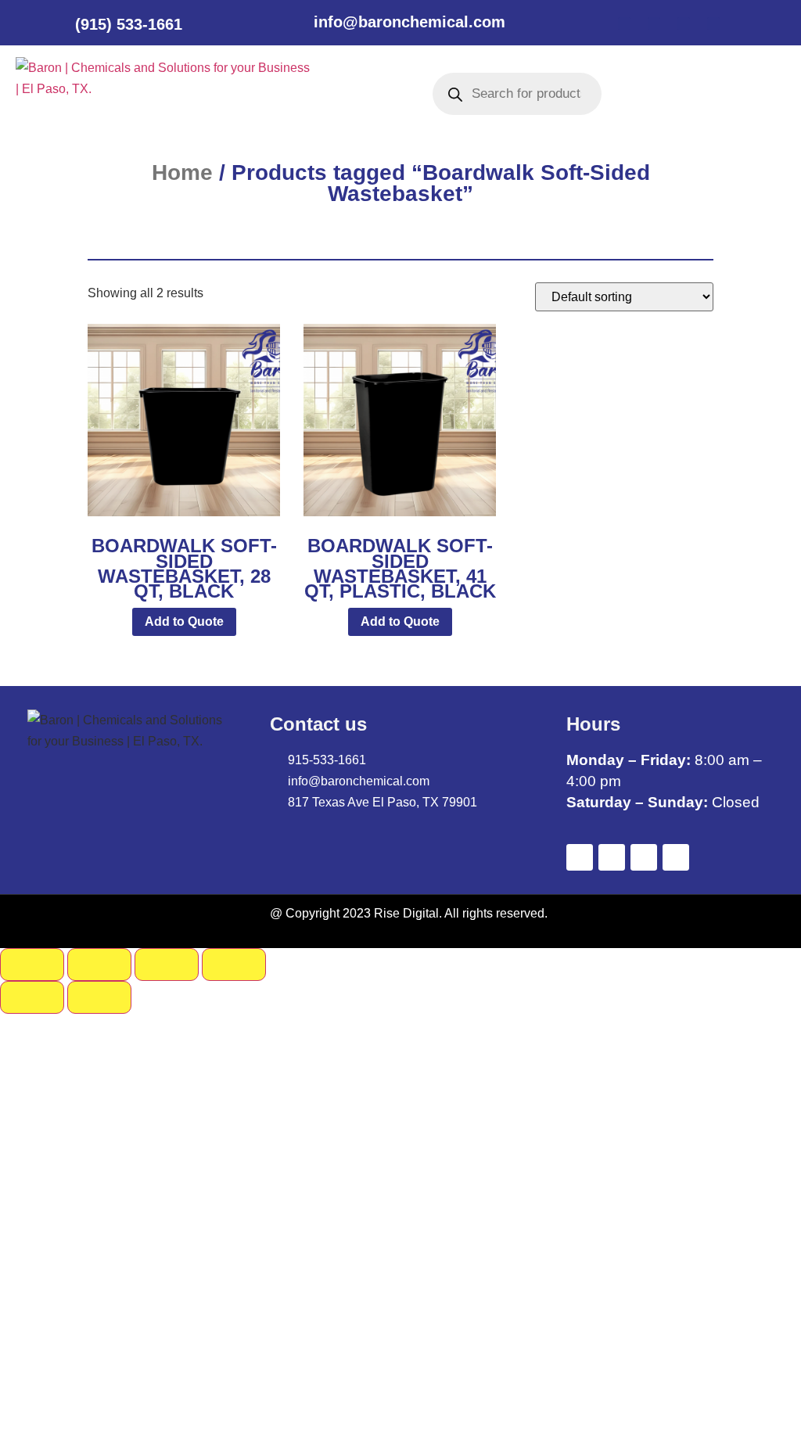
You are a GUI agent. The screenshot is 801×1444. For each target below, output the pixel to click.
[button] (348, 93)
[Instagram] (713, 23)
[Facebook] (624, 23)
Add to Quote (184, 621)
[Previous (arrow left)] (32, 997)
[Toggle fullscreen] (99, 964)
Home (182, 172)
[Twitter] (654, 23)
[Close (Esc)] (234, 964)
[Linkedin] (683, 23)
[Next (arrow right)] (99, 997)
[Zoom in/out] (32, 964)
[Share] (167, 964)
